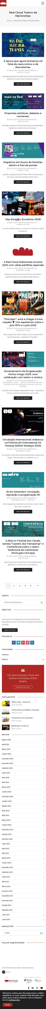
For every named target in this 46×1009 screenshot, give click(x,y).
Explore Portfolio (23, 687)
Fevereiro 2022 (7, 891)
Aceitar (7, 1005)
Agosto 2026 (6, 740)
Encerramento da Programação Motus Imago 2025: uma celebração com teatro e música (23, 374)
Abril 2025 (5, 782)
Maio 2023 (5, 848)
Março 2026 (6, 749)
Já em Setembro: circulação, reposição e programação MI (23, 493)
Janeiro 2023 (6, 863)
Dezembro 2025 (7, 759)
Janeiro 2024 (6, 825)
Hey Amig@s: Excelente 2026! (23, 219)
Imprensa (5, 655)
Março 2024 (6, 820)
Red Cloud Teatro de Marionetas (22, 70)
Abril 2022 (5, 882)
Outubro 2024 (7, 801)
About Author (9, 630)
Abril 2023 (5, 853)
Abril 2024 (5, 815)
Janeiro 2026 (6, 754)
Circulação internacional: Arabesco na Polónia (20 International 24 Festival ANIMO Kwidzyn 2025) (23, 442)
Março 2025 (6, 787)
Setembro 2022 (7, 872)
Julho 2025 (6, 773)
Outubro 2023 (7, 834)
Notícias (24, 382)
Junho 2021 (6, 919)
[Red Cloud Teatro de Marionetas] (3, 3)
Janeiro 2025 (6, 792)
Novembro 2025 (7, 763)
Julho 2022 (6, 877)
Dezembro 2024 (7, 796)
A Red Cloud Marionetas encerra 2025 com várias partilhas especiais (23, 264)
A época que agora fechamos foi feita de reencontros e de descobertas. (23, 64)
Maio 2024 (5, 811)
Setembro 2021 (7, 910)
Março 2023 (6, 858)
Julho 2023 (6, 844)
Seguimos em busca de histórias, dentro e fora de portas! (23, 164)
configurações (14, 1000)
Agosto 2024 (6, 806)
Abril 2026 (5, 744)
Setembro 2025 (7, 768)
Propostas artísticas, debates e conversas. (23, 115)
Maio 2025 (5, 778)
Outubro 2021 (7, 905)
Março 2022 (6, 886)
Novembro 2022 (7, 867)
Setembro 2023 (7, 839)
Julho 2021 (6, 915)
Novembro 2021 (7, 900)
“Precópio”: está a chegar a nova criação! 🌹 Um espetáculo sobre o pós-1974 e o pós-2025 (23, 322)
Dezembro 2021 (7, 896)
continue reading (23, 84)
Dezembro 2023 (7, 830)
